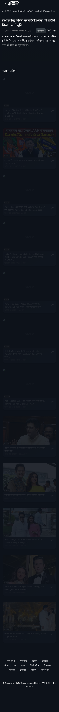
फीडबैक (12, 670)
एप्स (15, 665)
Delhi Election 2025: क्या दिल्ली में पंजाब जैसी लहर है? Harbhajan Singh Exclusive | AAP (24, 402)
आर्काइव (45, 661)
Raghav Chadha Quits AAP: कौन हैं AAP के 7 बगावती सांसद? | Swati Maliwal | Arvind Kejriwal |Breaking (23, 113)
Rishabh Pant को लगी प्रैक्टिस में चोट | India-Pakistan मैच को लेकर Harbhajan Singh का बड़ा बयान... (23, 354)
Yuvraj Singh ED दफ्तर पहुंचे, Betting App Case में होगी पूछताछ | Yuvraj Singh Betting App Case (24, 208)
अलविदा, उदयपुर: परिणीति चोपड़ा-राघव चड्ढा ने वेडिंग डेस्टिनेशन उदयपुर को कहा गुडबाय (23, 541)
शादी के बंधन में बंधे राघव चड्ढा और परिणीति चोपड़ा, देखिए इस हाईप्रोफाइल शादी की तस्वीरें (24, 588)
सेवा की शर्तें (45, 670)
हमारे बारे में (11, 661)
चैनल (23, 665)
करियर (6, 665)
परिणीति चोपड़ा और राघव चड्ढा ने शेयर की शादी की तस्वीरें (24, 495)
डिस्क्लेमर (47, 665)
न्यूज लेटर (23, 661)
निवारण (33, 670)
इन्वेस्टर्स (23, 670)
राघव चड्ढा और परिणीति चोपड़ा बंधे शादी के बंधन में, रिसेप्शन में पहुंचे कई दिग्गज (25, 635)
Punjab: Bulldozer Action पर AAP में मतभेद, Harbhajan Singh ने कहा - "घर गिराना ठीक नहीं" (22, 305)
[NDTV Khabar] (14, 3)
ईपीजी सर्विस (34, 665)
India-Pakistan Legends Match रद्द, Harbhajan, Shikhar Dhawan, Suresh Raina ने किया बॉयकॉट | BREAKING (24, 257)
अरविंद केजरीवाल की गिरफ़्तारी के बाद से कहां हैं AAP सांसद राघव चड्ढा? (24, 449)
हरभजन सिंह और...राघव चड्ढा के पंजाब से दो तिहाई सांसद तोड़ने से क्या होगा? (24, 161)
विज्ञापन (34, 661)
